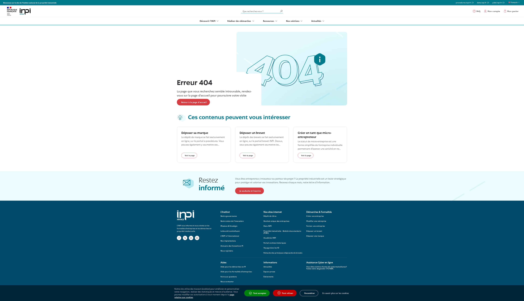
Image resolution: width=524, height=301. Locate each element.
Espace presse (269, 272)
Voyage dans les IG (271, 248)
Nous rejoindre (227, 251)
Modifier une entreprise (316, 221)
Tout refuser (287, 293)
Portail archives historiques (275, 243)
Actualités (316, 20)
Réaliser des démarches (239, 20)
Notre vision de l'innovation (232, 221)
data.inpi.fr (481, 2)
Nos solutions (292, 20)
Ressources (268, 20)
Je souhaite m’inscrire (250, 190)
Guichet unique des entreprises (276, 221)
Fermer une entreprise (315, 226)
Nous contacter (227, 282)
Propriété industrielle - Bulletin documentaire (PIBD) (282, 232)
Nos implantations (228, 241)
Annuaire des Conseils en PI (232, 246)
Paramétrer (309, 293)
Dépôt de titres (270, 216)
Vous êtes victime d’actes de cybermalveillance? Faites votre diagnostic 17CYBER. (326, 268)
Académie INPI (270, 238)
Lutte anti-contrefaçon (230, 231)
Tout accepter (259, 293)
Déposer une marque (315, 236)
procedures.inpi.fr (463, 2)
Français (513, 2)
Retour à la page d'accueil (194, 102)
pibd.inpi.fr (497, 2)
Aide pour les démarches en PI (233, 267)
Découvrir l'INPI (208, 20)
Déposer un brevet (314, 231)
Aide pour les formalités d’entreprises (236, 272)
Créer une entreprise (315, 216)
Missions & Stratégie (229, 226)
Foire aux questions (229, 277)
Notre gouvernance (229, 216)
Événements (268, 277)
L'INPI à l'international (230, 236)
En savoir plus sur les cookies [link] (335, 293)
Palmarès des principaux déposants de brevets (283, 253)
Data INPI (268, 226)
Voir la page (190, 155)
